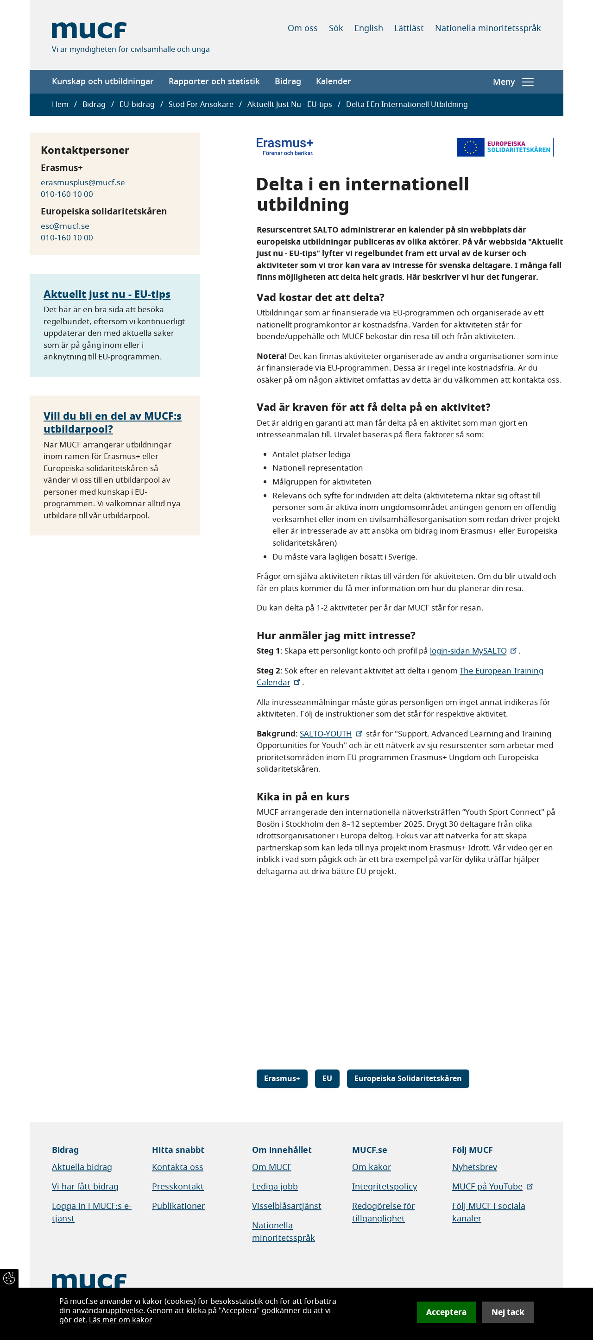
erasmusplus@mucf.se (83, 183)
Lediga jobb (275, 1187)
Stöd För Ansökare (201, 104)
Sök (336, 28)
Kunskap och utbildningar (103, 81)
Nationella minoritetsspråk (488, 28)
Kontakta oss (177, 1167)
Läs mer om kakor (120, 1320)
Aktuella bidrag (82, 1167)
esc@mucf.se (65, 226)
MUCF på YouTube (487, 1187)
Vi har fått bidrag (85, 1187)
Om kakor (371, 1167)
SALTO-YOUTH (326, 734)
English (368, 28)
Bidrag (288, 81)
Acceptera (446, 1312)
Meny (504, 82)
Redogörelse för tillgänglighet (383, 1212)
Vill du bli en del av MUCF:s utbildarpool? (113, 422)
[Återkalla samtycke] (9, 1278)
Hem (60, 104)
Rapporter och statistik (214, 81)
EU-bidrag (137, 104)
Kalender (333, 81)
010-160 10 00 (67, 194)
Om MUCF (271, 1167)
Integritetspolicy (384, 1187)
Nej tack (508, 1312)
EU (327, 1078)
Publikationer (178, 1206)
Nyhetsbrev (474, 1167)
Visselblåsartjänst (287, 1206)
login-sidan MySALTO (468, 651)
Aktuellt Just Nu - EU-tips (289, 104)
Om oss (303, 28)
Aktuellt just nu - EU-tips (107, 294)
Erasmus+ (282, 1078)
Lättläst (409, 28)
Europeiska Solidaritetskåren (408, 1078)
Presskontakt (178, 1187)
